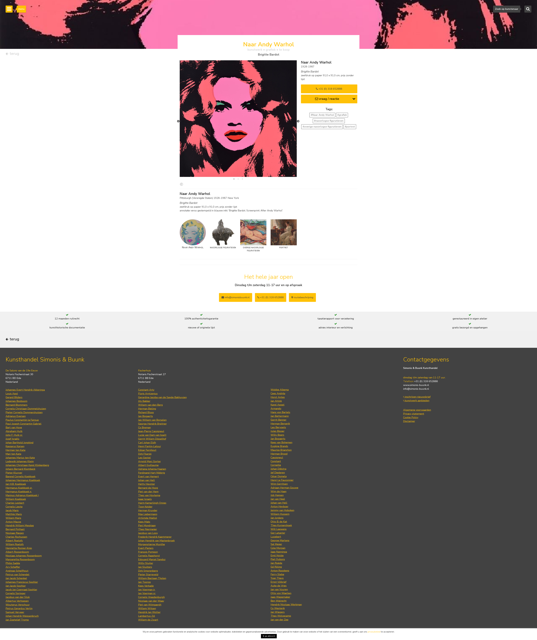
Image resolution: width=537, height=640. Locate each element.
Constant (276, 461)
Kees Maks (144, 521)
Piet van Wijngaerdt (149, 604)
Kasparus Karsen (15, 446)
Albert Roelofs (14, 540)
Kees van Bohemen (281, 442)
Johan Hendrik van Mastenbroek (156, 540)
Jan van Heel (278, 499)
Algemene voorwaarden (417, 410)
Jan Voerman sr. (147, 593)
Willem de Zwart (148, 619)
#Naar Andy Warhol (322, 115)
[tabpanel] (238, 118)
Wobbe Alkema (280, 389)
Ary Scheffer (13, 567)
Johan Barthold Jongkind (19, 442)
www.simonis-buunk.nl (416, 385)
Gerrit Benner (278, 420)
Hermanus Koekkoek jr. (19, 491)
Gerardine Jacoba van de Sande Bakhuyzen (162, 397)
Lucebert (276, 536)
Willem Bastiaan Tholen (152, 578)
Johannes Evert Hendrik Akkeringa (25, 389)
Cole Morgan (278, 548)
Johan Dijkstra (278, 469)
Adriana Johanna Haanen (152, 469)
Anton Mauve (13, 521)
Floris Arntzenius (148, 393)
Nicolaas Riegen (15, 533)
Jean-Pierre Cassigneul (151, 431)
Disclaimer (409, 421)
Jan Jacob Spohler (16, 586)
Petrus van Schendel (17, 574)
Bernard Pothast (15, 529)
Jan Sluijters (145, 567)
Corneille (276, 465)
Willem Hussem (280, 514)
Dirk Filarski (144, 454)
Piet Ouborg (278, 559)
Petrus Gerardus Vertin (19, 608)
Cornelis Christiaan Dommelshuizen (26, 408)
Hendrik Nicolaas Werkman (286, 604)
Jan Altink (276, 401)
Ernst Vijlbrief (278, 582)
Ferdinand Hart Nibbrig (151, 472)
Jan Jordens (277, 518)
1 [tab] (234, 179)
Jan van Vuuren (279, 589)
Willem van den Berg (150, 405)
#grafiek (342, 115)
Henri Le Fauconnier (282, 480)
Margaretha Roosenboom (20, 559)
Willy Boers (277, 435)
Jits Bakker (144, 401)
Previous (178, 121)
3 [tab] (242, 179)
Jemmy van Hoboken (282, 510)
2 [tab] (238, 179)
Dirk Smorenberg (148, 570)
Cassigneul (277, 457)
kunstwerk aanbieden (416, 400)
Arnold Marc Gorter (149, 461)
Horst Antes (278, 397)
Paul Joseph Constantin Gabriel (23, 423)
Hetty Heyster (146, 484)
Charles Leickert (15, 503)
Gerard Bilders (14, 397)
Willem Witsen (147, 608)
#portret (350, 126)
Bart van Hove (14, 427)
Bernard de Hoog (148, 487)
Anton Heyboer (279, 506)
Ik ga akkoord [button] (269, 636)
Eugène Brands (279, 446)
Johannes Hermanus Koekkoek (23, 480)
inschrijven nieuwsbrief (417, 396)
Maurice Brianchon (281, 450)
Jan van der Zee (279, 619)
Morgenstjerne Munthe (151, 544)
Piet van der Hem (148, 491)
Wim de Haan (278, 491)
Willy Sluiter (145, 563)
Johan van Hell (146, 480)
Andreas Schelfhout (17, 570)
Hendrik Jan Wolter (149, 612)
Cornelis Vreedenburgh (151, 597)
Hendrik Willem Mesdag (20, 525)
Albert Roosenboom (17, 552)
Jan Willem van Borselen (152, 420)
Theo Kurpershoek (281, 525)
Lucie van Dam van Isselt (152, 435)
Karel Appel (277, 404)
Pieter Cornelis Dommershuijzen (24, 412)
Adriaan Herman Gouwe (284, 487)
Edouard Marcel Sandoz (151, 559)
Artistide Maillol (147, 518)
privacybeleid (374, 631)
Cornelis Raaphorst (149, 555)
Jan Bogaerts (145, 416)
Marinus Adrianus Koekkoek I (22, 495)
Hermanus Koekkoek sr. (19, 487)
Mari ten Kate (13, 454)
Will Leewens (279, 529)
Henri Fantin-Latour (149, 446)
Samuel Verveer (15, 612)
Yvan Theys (277, 578)
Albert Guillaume (148, 465)
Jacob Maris (12, 510)
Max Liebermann (147, 514)
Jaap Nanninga (279, 551)
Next (298, 121)
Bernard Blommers (16, 405)
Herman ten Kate (15, 450)
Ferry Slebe (277, 574)
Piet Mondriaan (147, 525)
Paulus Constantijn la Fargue (22, 420)
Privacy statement (413, 413)
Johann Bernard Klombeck (20, 469)
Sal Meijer (276, 544)
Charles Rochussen (16, 536)
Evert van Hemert (148, 476)
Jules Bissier (277, 431)
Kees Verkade (146, 586)
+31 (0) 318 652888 (330, 88)
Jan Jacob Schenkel (16, 578)
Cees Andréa (278, 393)
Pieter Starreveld (148, 574)
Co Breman (144, 427)
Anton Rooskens (280, 570)
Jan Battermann (280, 416)
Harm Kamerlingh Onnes (152, 503)
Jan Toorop (144, 582)
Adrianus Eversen (16, 416)
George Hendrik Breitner (152, 423)
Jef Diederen (278, 472)
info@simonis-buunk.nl (416, 389)
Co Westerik (278, 608)
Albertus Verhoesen (17, 601)
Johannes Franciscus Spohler (22, 582)
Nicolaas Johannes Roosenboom (24, 555)
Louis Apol (12, 393)
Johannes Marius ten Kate (20, 457)
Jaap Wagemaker (280, 597)
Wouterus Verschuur (18, 604)
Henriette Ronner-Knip (19, 548)
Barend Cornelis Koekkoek (20, 476)
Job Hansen (277, 495)
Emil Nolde (277, 555)
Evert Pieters (145, 548)
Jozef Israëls (12, 438)
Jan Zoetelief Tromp (17, 619)
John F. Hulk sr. (14, 435)
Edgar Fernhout (147, 450)
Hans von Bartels (280, 412)
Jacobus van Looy (148, 533)
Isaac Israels (145, 499)
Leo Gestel (144, 457)
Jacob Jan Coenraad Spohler (21, 589)
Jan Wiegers (278, 612)
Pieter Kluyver (14, 472)
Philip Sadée (13, 563)
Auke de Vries (279, 585)
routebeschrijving (303, 297)
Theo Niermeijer (147, 529)
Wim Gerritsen (279, 484)
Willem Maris (13, 518)
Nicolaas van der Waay (151, 601)
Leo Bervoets (278, 427)
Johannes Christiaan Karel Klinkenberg (27, 465)
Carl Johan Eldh (147, 442)
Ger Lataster (278, 533)
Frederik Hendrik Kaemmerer (155, 536)
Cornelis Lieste (14, 506)
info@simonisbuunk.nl (237, 297)
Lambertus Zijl (146, 616)
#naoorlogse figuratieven (328, 120)
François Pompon (148, 552)
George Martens (280, 540)
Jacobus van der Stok (18, 597)
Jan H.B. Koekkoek (16, 484)
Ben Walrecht (279, 600)
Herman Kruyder (147, 510)
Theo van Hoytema (149, 495)
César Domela (279, 476)
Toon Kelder (145, 506)
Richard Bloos (146, 412)
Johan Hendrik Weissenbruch (22, 616)
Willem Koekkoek (16, 499)
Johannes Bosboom (16, 401)
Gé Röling (276, 567)
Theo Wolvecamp (281, 616)
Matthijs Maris (14, 514)
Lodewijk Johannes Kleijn (20, 461)
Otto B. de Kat (279, 521)
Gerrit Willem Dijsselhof (152, 438)
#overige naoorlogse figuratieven (322, 126)
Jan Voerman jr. (146, 589)
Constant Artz (146, 389)
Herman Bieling (147, 408)
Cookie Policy (410, 417)
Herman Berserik (280, 423)
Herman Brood (279, 453)
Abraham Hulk (14, 431)
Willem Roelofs (15, 544)
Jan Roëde (276, 563)
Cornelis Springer (15, 593)
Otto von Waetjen (281, 593)
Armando (276, 408)
